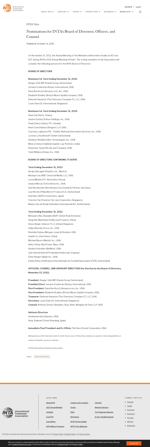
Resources (109, 12)
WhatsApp (131, 426)
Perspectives (92, 12)
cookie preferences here (21, 444)
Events (76, 12)
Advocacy (62, 12)
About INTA (46, 12)
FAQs (72, 412)
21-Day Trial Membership (104, 417)
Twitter (129, 406)
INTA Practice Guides (78, 422)
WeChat (130, 422)
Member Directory (102, 408)
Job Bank (49, 412)
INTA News (74, 417)
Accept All (134, 443)
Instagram (131, 414)
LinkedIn (130, 402)
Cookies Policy (69, 434)
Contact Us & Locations (79, 403)
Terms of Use (84, 434)
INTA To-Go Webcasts (78, 426)
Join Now (98, 403)
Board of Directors (42, 357)
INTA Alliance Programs (55, 426)
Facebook (130, 410)
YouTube (130, 418)
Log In (138, 7)
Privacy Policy (58, 434)
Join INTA (128, 7)
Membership (125, 12)
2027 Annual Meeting (54, 408)
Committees (51, 422)
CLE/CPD (49, 417)
